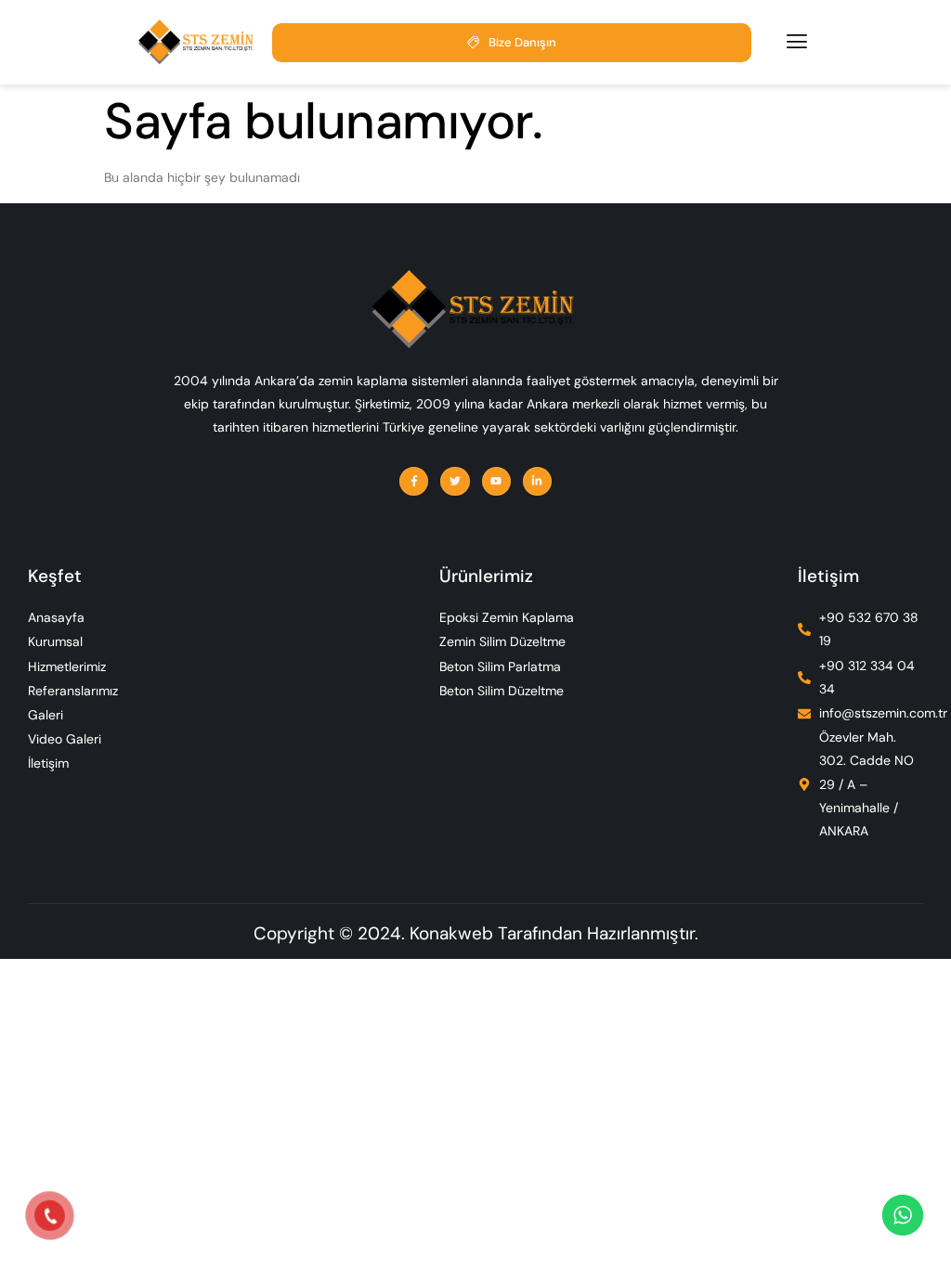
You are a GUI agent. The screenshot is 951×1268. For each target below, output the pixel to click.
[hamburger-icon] (796, 41)
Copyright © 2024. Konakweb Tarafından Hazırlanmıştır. (476, 933)
